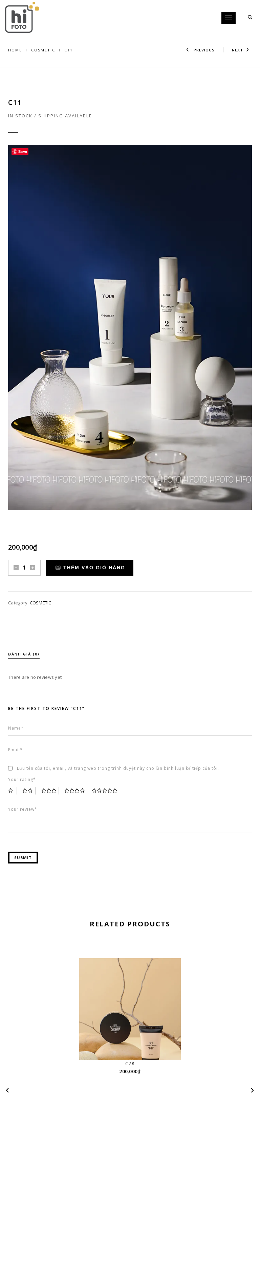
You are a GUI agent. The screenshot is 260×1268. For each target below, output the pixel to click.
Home (15, 49)
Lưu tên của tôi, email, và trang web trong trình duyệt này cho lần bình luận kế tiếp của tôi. (118, 768)
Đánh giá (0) (24, 653)
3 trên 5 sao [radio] (50, 790)
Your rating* (22, 779)
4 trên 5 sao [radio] (75, 790)
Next (237, 49)
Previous (203, 49)
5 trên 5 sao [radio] (105, 790)
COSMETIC (43, 49)
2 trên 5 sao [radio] (29, 790)
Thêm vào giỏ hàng (94, 567)
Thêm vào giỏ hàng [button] (134, 1047)
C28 (130, 1063)
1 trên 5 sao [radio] (12, 790)
